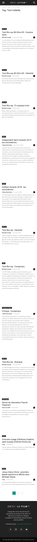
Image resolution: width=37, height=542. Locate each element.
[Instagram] (16, 529)
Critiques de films (7, 307)
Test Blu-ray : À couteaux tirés (15, 105)
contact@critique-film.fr (23, 524)
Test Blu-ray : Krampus (12, 362)
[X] (21, 530)
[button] (3, 2)
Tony (3, 444)
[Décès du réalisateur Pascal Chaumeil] (18, 392)
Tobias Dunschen (7, 145)
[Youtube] (27, 530)
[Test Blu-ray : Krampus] (18, 351)
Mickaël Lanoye (6, 37)
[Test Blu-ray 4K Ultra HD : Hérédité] (18, 63)
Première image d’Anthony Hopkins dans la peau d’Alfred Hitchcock (18, 440)
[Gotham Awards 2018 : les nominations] (18, 176)
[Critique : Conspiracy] (18, 301)
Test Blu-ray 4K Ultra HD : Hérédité (17, 73)
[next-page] (22, 493)
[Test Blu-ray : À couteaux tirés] (18, 95)
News (4, 136)
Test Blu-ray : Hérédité (12, 230)
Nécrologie (5, 399)
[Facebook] (11, 530)
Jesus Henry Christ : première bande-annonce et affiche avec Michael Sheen (16, 474)
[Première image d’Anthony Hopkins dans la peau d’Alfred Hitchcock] (18, 429)
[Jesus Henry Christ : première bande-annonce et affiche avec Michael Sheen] (18, 461)
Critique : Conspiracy (11, 311)
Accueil (4, 7)
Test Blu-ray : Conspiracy (13, 266)
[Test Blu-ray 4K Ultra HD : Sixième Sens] (18, 22)
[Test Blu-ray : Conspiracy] (18, 256)
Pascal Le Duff (6, 407)
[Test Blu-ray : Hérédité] (18, 219)
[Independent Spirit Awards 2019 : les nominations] (18, 129)
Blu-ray (4, 29)
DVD (4, 263)
